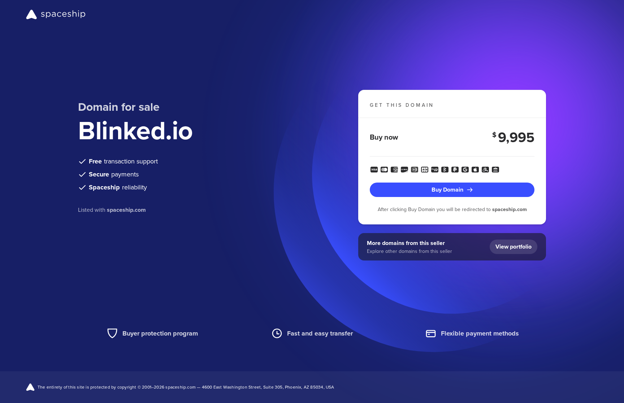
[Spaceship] (56, 14)
